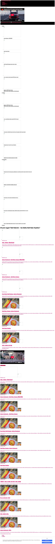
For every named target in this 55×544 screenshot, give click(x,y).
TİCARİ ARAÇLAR (4, 3)
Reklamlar (3, 4)
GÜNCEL (3, 2)
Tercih (47, 538)
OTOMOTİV (3, 92)
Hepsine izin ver (47, 540)
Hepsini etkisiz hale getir (47, 542)
